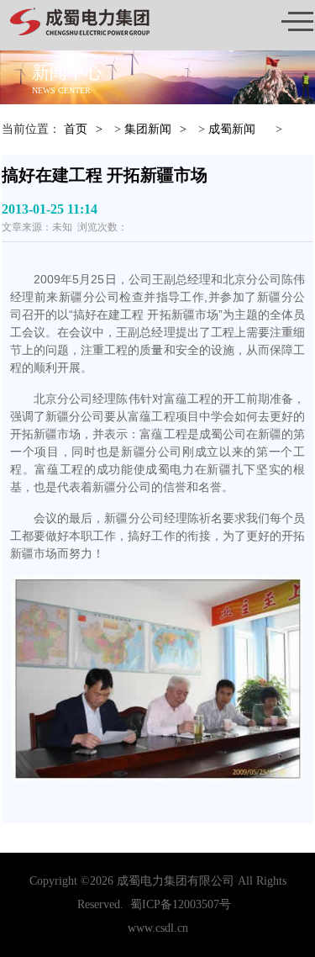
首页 (75, 129)
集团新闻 (147, 129)
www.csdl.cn (158, 928)
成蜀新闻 (231, 129)
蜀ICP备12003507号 (180, 904)
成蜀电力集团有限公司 (175, 881)
